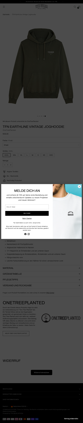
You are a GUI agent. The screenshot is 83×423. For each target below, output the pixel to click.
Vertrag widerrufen (71, 419)
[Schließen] (79, 186)
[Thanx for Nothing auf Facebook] (25, 234)
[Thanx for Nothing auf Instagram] (28, 234)
